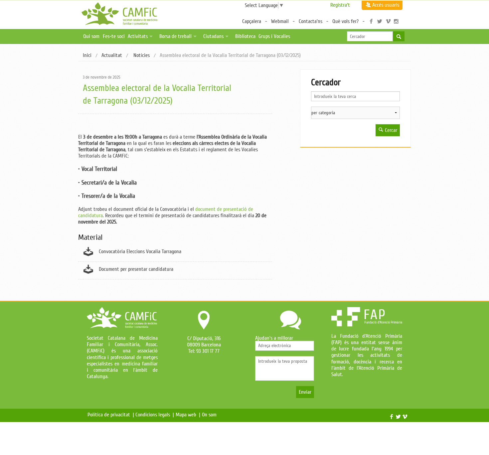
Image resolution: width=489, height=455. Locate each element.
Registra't (340, 5)
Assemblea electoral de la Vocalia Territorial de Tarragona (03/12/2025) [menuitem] (230, 55)
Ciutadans (213, 36)
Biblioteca (245, 36)
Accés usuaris (385, 5)
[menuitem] (87, 55)
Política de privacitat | (110, 414)
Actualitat (111, 55)
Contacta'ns (310, 21)
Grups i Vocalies (274, 36)
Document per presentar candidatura (136, 269)
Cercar (390, 130)
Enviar (305, 392)
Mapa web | (188, 414)
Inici (87, 55)
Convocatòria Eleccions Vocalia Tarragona (140, 251)
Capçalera (251, 21)
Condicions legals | (154, 414)
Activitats (138, 36)
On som (210, 414)
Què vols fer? (345, 21)
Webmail (280, 21)
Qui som (91, 36)
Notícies (141, 55)
